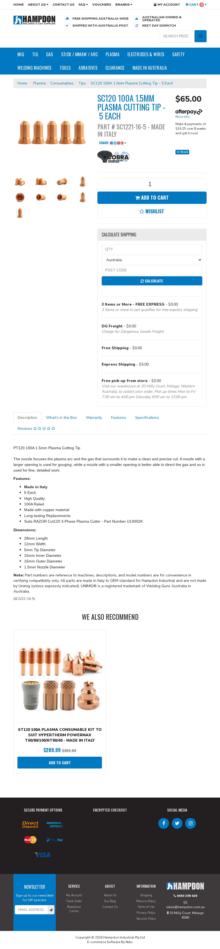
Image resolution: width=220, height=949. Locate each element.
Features (118, 417)
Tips (82, 83)
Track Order (74, 901)
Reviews (25, 428)
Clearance (114, 68)
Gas (49, 54)
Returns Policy (146, 901)
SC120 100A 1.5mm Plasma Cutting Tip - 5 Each (132, 83)
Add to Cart (154, 197)
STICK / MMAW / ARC (79, 54)
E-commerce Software (103, 942)
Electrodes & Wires (145, 54)
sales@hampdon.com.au (185, 907)
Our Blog (110, 901)
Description (27, 417)
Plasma (112, 54)
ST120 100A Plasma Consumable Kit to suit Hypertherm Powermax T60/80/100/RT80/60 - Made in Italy (60, 735)
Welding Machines (34, 68)
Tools (65, 68)
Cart (195, 4)
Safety (178, 54)
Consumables (62, 83)
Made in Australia (150, 68)
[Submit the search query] (201, 36)
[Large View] (19, 181)
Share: (104, 142)
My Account (168, 4)
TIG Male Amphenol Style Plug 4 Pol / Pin (47, 928)
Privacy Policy (146, 913)
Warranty (94, 417)
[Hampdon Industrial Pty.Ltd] (34, 19)
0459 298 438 (186, 896)
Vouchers (101, 4)
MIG (20, 54)
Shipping (146, 895)
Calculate (153, 281)
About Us (37, 4)
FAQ (82, 4)
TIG (35, 54)
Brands (122, 4)
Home (18, 4)
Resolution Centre (74, 909)
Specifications (147, 417)
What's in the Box (61, 417)
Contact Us (63, 4)
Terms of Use (146, 907)
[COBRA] (113, 156)
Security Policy (146, 919)
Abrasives (88, 68)
